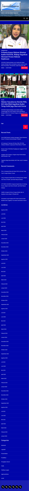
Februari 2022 (4, 432)
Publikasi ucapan (5, 470)
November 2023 (4, 345)
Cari (2, 123)
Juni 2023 (3, 366)
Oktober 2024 (4, 300)
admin (2, 67)
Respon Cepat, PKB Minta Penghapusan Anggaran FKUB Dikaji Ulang (14, 149)
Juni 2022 (3, 415)
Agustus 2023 (4, 358)
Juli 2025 (3, 263)
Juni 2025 (3, 267)
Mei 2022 (3, 419)
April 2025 (3, 275)
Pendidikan (3, 457)
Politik (2, 99)
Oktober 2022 (4, 399)
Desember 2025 (4, 242)
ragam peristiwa (5, 474)
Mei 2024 (3, 321)
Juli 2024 (3, 312)
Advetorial (3, 445)
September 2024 (5, 304)
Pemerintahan (4, 50)
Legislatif (3, 449)
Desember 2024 (4, 292)
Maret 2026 (3, 230)
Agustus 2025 (4, 259)
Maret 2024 (3, 329)
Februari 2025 (4, 284)
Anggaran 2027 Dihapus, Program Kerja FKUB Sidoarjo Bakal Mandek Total (13, 155)
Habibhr (3, 192)
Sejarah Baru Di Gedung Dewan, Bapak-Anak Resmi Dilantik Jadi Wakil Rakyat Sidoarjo (14, 185)
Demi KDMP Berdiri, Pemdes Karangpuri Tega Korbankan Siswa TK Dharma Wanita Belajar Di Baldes (14, 138)
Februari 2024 (4, 333)
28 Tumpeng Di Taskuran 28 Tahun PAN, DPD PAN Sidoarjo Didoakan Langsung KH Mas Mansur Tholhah (13, 144)
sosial (2, 478)
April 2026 (3, 226)
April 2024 (3, 325)
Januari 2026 (4, 238)
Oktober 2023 (4, 349)
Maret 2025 (3, 279)
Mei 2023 (3, 370)
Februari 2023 (4, 382)
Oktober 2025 (4, 251)
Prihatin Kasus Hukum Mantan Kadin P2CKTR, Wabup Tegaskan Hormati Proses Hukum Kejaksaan (14, 55)
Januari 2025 (4, 288)
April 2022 (3, 423)
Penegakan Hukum (5, 461)
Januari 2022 (4, 436)
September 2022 (5, 403)
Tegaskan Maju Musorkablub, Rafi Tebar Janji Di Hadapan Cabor (14, 161)
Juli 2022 (3, 411)
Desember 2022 (4, 390)
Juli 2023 (3, 362)
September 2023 (5, 353)
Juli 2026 (3, 214)
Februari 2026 (4, 234)
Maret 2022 (3, 427)
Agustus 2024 (4, 308)
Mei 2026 (3, 222)
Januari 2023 (4, 386)
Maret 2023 (3, 378)
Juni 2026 (3, 218)
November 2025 (4, 246)
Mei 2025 (3, 271)
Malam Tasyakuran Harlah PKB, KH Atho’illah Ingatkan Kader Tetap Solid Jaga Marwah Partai (14, 104)
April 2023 (3, 374)
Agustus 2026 (4, 210)
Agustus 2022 (4, 407)
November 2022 (4, 395)
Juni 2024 (3, 316)
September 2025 (5, 255)
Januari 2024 (4, 337)
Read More (24, 67)
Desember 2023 (4, 341)
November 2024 (4, 296)
